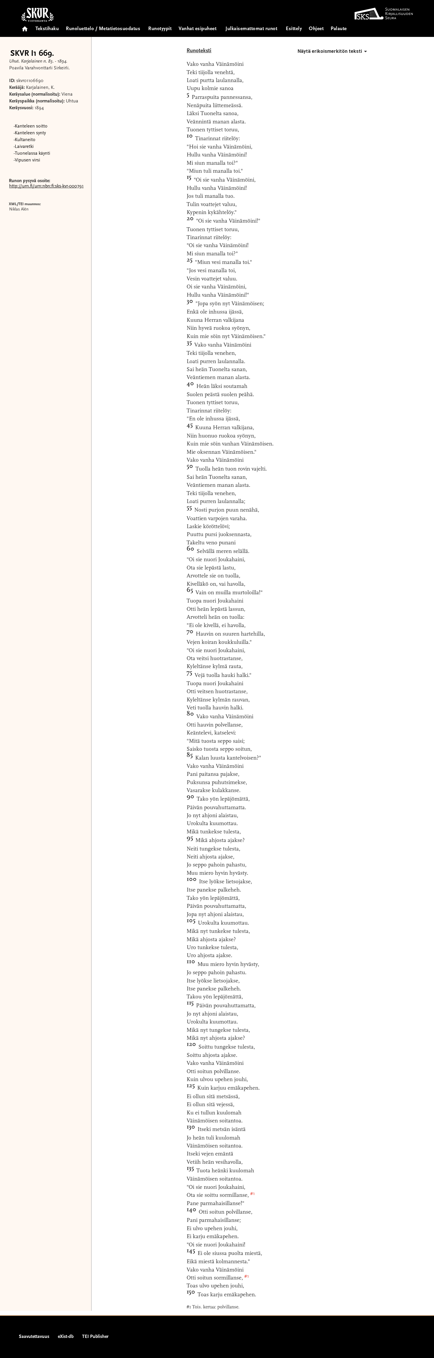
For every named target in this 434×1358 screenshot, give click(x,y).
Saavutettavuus (34, 1336)
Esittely (294, 29)
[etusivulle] (24, 27)
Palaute (339, 29)
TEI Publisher (95, 1336)
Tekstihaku (47, 29)
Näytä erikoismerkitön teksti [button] (330, 51)
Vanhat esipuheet (197, 29)
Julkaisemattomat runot (251, 29)
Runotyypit (160, 29)
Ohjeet (316, 29)
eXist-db (66, 1336)
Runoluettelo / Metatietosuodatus (103, 29)
